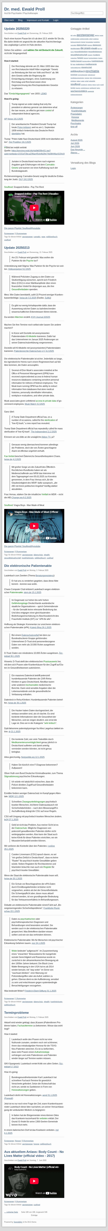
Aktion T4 (45, 437)
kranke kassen (76, 61)
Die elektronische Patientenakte (28, 565)
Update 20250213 (17, 247)
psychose (74, 74)
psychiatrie (92, 70)
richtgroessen (97, 78)
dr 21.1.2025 (14, 731)
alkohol (97, 35)
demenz (89, 45)
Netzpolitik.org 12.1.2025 (33, 757)
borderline (97, 42)
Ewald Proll (22, 33)
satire (82, 81)
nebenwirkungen (76, 67)
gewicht (90, 55)
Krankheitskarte (78, 111)
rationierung (91, 74)
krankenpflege (86, 61)
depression (97, 45)
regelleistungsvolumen (77, 78)
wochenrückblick (79, 91)
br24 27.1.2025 (11, 819)
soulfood (7, 240)
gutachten (74, 58)
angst (101, 35)
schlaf (87, 81)
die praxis (85, 48)
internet (86, 58)
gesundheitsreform (81, 52)
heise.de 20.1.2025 (13, 878)
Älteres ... (75, 153)
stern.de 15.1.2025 (32, 592)
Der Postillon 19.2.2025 (20, 142)
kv (71, 64)
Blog (20, 20)
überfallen (16, 134)
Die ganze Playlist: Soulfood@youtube (22, 228)
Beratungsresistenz (45, 575)
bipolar (83, 42)
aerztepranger (27, 237)
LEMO (44, 93)
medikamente (91, 64)
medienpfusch (80, 64)
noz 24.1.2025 (38, 943)
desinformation (75, 48)
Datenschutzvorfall (30, 635)
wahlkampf (93, 88)
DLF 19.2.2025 (26, 179)
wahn (98, 88)
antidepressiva (75, 39)
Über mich (9, 20)
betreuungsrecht (76, 42)
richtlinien (73, 81)
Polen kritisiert (24, 127)
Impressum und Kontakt (38, 20)
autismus (96, 39)
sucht (98, 84)
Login (55, 20)
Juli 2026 (75, 143)
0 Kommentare (21, 234)
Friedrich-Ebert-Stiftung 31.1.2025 (40, 991)
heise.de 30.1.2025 (17, 703)
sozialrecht (84, 84)
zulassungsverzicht (76, 94)
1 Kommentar (20, 999)
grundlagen (96, 55)
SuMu (47, 298)
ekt (99, 48)
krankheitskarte (28, 558)
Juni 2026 (75, 146)
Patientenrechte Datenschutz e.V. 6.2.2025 (34, 351)
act (72, 35)
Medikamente (77, 120)
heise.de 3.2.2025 (28, 298)
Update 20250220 (17, 28)
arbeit (91, 39)
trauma (78, 88)
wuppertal (91, 91)
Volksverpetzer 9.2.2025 (19, 269)
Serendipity (18, 1222)
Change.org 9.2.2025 (21, 497)
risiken (79, 81)
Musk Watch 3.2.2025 (35, 404)
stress (94, 84)
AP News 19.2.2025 (13, 119)
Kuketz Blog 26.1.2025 (40, 627)
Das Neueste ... (78, 149)
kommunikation (93, 58)
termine (73, 88)
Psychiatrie (76, 123)
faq (101, 48)
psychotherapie (82, 74)
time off (74, 127)
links (74, 64)
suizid (102, 84)
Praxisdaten (76, 114)
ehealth (47, 555)
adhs (74, 35)
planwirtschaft (86, 67)
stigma (90, 84)
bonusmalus (89, 42)
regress (87, 78)
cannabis (37, 237)
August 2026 (76, 140)
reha (91, 78)
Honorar (18, 1141)
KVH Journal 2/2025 (40, 317)
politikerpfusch (51, 237)
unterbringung (85, 88)
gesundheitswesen (95, 51)
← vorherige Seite (11, 1212)
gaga (43, 237)
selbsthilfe (92, 81)
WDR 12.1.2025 (16, 796)
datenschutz (38, 555)
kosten (100, 58)
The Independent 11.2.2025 (44, 432)
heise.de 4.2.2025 (12, 459)
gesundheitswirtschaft (12, 558)
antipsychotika (84, 39)
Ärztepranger (9, 234)
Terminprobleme (16, 1012)
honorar (36, 1144)
